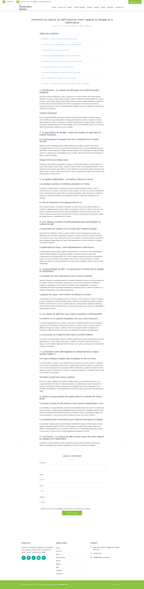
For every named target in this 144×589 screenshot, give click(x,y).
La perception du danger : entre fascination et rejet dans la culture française (62, 44)
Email (42, 485)
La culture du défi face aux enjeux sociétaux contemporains (58, 67)
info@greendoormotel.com (101, 557)
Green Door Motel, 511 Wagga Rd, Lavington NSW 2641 (35, 1)
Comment (42, 462)
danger (76, 445)
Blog (103, 7)
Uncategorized (86, 26)
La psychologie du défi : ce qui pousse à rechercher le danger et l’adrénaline (62, 61)
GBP (119, 584)
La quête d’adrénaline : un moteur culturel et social (56, 50)
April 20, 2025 (58, 26)
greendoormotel (73, 26)
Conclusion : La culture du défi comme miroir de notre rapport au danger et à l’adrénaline (66, 83)
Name (42, 474)
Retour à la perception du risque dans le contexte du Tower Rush (59, 78)
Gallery (97, 7)
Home (54, 7)
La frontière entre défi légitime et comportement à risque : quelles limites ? (62, 72)
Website (42, 497)
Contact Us (119, 7)
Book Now (136, 2)
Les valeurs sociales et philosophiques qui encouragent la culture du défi (61, 55)
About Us (62, 7)
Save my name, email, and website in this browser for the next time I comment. (66, 509)
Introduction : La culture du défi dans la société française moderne (60, 39)
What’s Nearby (79, 7)
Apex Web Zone (63, 584)
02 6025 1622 (10, 1)
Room (70, 7)
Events (89, 7)
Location (110, 7)
